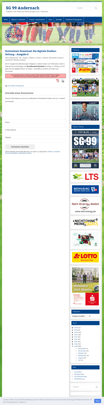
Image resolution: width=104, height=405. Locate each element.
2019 (75, 344)
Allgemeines (53, 57)
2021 (75, 339)
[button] (27, 402)
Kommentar (10, 101)
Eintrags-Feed (79, 374)
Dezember (82, 348)
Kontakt (59, 19)
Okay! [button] (98, 401)
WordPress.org (79, 379)
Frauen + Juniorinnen (37, 19)
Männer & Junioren (19, 60)
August (80, 358)
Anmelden (78, 372)
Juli (79, 360)
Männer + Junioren (18, 19)
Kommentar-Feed (80, 376)
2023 (75, 335)
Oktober (81, 353)
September (82, 355)
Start (6, 19)
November (82, 351)
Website (8, 137)
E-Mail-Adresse (10, 130)
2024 (75, 332)
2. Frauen (38, 57)
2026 (76, 328)
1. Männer (31, 57)
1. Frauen (25, 57)
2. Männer (45, 57)
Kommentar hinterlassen (16, 86)
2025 (75, 330)
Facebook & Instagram (74, 19)
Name (7, 122)
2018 (76, 346)
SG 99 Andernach (22, 7)
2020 (76, 341)
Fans (50, 19)
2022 (75, 337)
